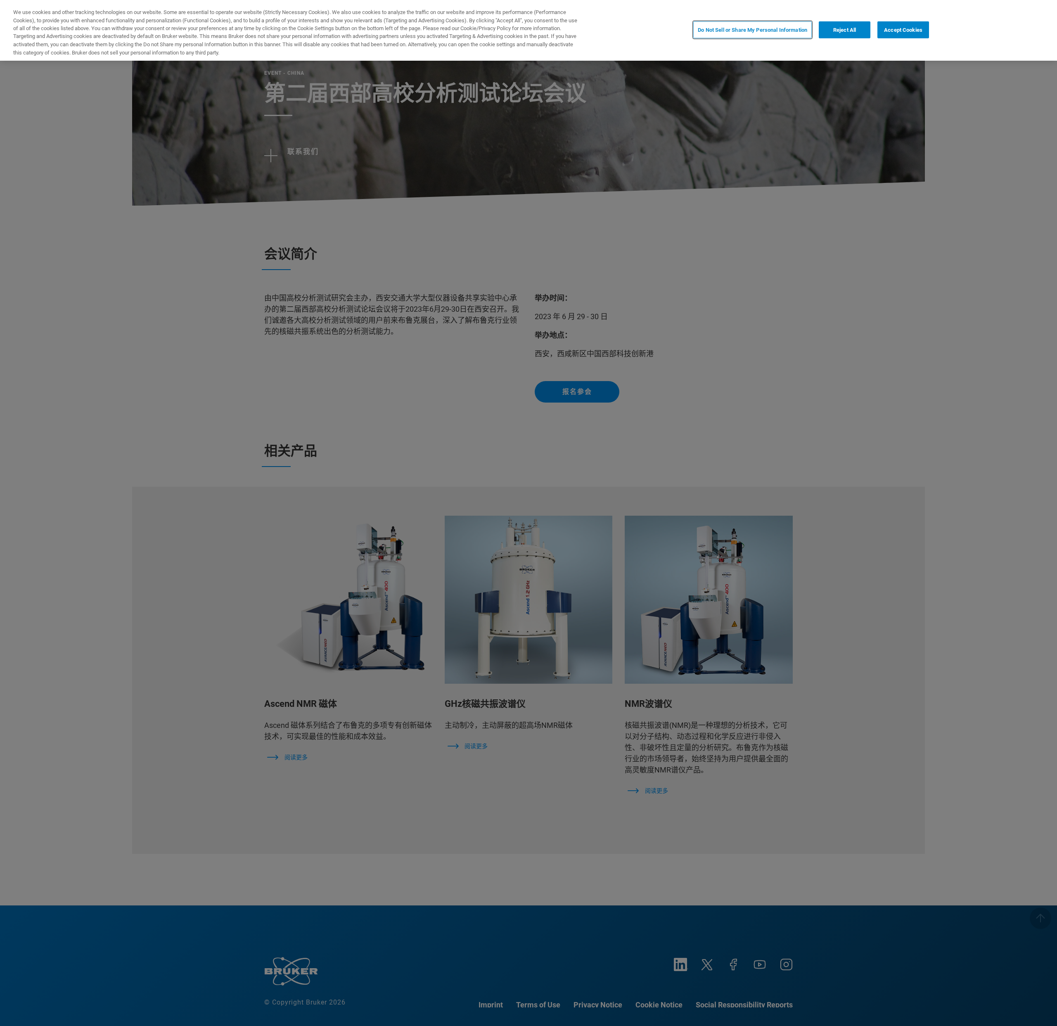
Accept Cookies (903, 29)
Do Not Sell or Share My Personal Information (752, 29)
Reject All (844, 29)
